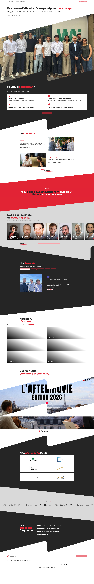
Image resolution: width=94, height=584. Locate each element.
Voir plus (17, 238)
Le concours (46, 560)
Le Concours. (17, 1)
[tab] (25, 269)
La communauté (47, 562)
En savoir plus (47, 170)
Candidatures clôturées (83, 1)
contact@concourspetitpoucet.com (66, 560)
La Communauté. (22, 1)
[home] (11, 1)
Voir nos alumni (23, 243)
